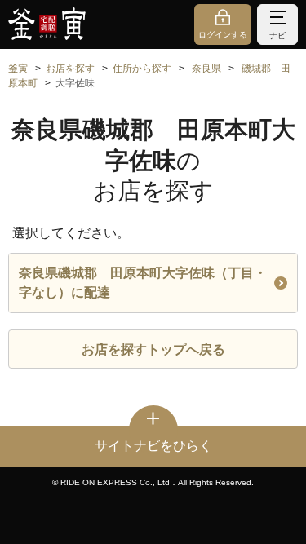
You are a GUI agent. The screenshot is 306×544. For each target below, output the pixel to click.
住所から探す (142, 68)
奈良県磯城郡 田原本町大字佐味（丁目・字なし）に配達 (143, 282)
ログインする (222, 34)
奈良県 (206, 68)
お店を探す (70, 68)
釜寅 (18, 68)
